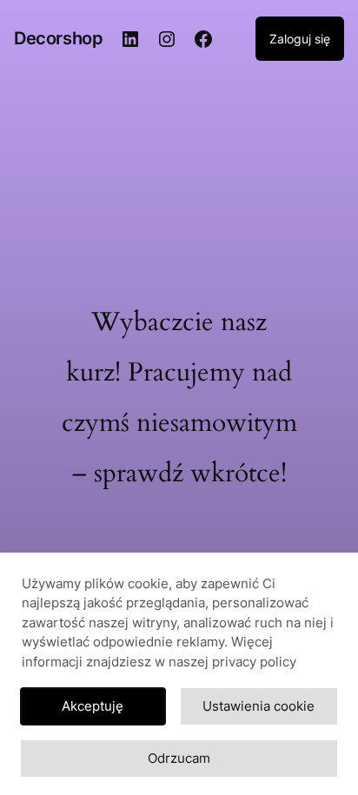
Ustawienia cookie (258, 706)
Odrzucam (179, 758)
